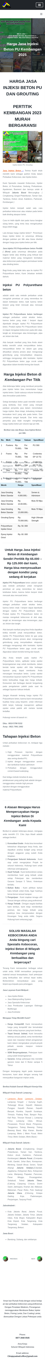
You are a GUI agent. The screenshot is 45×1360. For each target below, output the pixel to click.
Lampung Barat (15, 1099)
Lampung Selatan (33, 1099)
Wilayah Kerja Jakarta (28, 38)
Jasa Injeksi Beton (16, 36)
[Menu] (41, 14)
